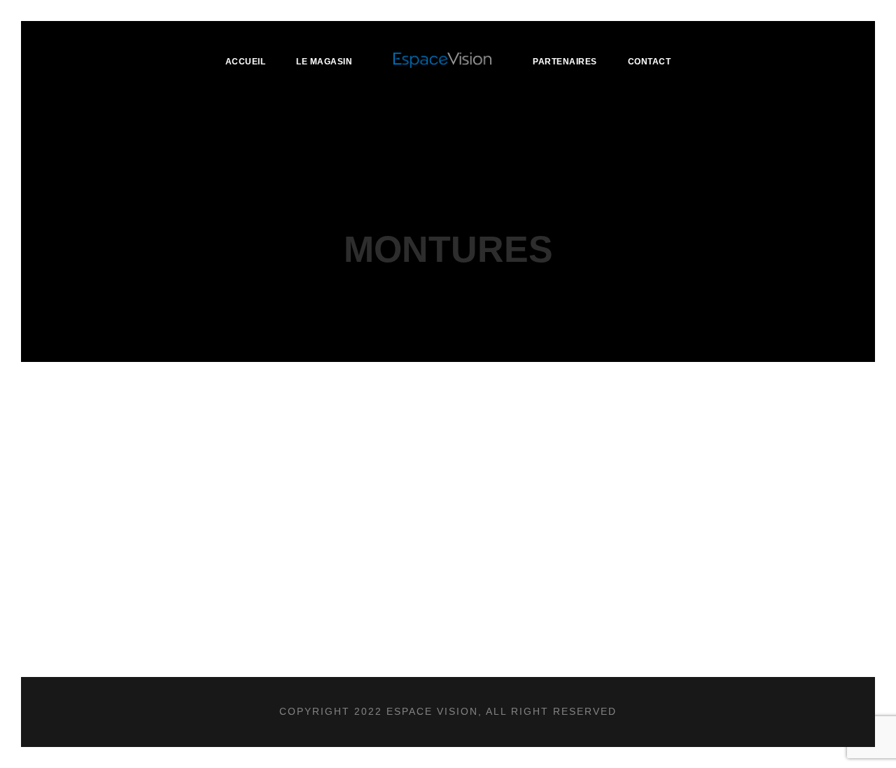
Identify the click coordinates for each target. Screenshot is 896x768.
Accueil (245, 62)
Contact (649, 62)
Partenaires (565, 62)
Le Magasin (324, 62)
